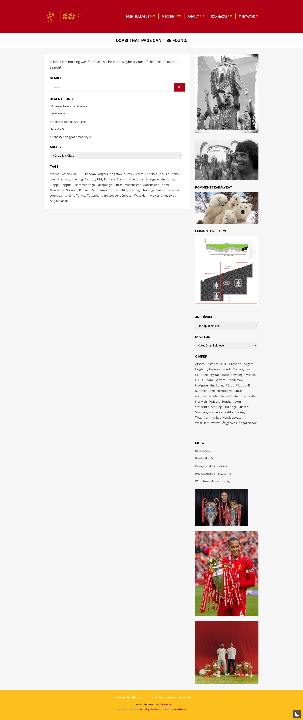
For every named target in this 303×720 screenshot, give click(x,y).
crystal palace (59, 179)
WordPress (180, 709)
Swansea (174, 190)
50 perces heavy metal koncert (70, 106)
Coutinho (172, 174)
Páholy (195, 16)
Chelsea (152, 174)
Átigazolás (168, 195)
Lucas (119, 185)
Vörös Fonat (163, 704)
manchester (132, 185)
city (161, 174)
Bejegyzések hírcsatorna (211, 466)
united (108, 195)
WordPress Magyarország (212, 481)
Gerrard (121, 179)
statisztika (120, 190)
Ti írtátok (248, 16)
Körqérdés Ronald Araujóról (68, 122)
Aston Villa (69, 174)
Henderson (136, 179)
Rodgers (84, 190)
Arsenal (55, 174)
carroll (140, 174)
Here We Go (58, 129)
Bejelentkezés (204, 458)
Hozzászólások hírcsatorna (213, 474)
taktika (69, 195)
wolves (155, 195)
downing (77, 179)
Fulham (109, 179)
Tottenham (94, 195)
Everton (90, 179)
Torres (80, 195)
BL (80, 174)
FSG (99, 179)
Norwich (71, 190)
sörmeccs (56, 195)
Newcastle (57, 190)
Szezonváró (57, 114)
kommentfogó (85, 185)
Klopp (54, 185)
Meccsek (171, 16)
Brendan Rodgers (96, 174)
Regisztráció (203, 451)
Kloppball (66, 185)
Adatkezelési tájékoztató (130, 697)
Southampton (101, 190)
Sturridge (148, 190)
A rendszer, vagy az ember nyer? (71, 137)
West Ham (141, 195)
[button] (297, 714)
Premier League (140, 16)
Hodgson (152, 179)
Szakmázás (221, 16)
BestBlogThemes (149, 709)
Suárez (161, 190)
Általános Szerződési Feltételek (172, 697)
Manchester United (155, 185)
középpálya (105, 185)
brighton (116, 174)
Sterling (134, 190)
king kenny (168, 179)
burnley (128, 174)
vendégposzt (123, 195)
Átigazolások (59, 201)
